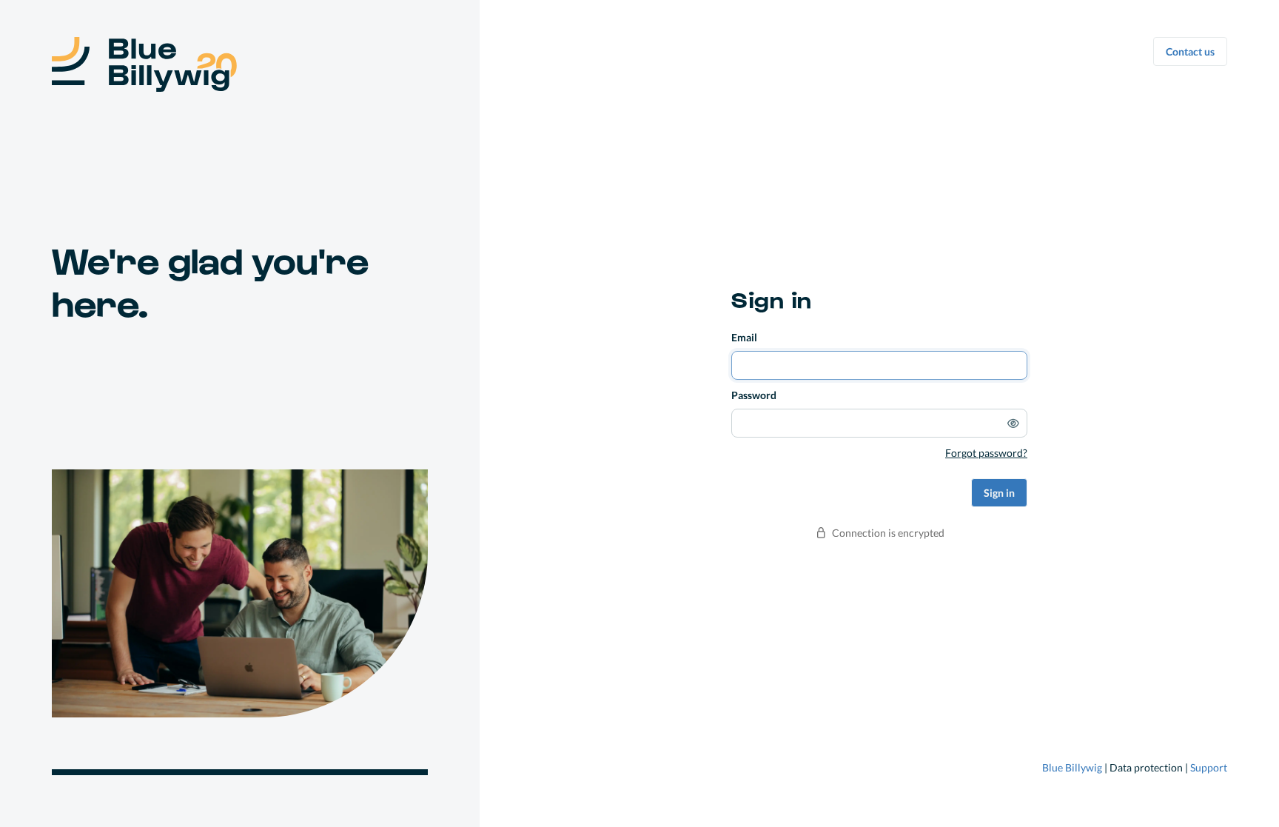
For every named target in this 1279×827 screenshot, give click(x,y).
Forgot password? (986, 452)
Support (1208, 767)
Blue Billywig (1072, 767)
